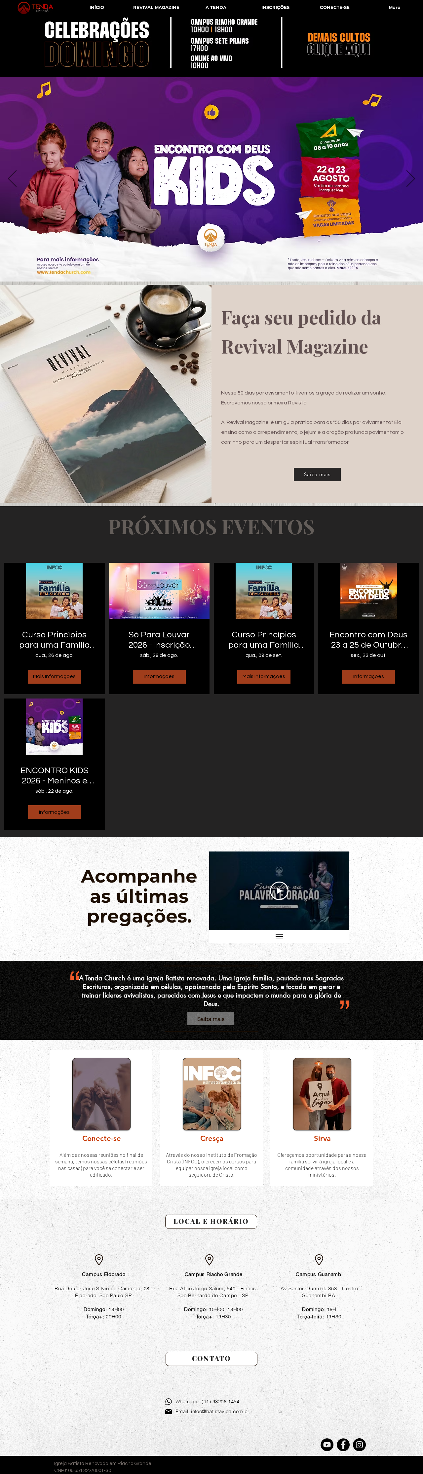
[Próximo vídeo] (335, 891)
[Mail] (168, 1411)
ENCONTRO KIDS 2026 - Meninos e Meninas (54, 776)
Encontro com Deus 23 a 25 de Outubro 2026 (368, 640)
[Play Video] (279, 891)
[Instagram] (359, 1444)
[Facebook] (343, 1444)
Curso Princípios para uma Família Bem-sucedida (54, 640)
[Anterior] (12, 179)
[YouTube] (327, 1444)
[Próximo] (410, 179)
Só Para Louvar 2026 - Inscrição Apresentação (159, 640)
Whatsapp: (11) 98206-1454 (207, 1401)
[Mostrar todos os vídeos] (279, 936)
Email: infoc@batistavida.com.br (212, 1411)
